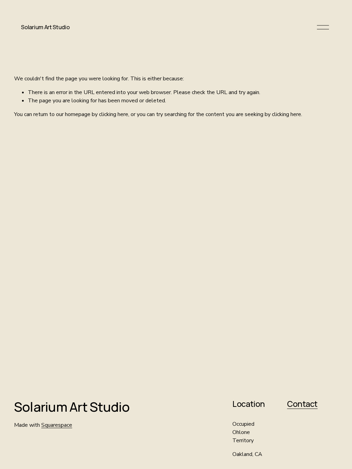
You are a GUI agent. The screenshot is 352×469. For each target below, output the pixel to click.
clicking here (113, 114)
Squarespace (56, 425)
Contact (302, 404)
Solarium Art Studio (45, 27)
